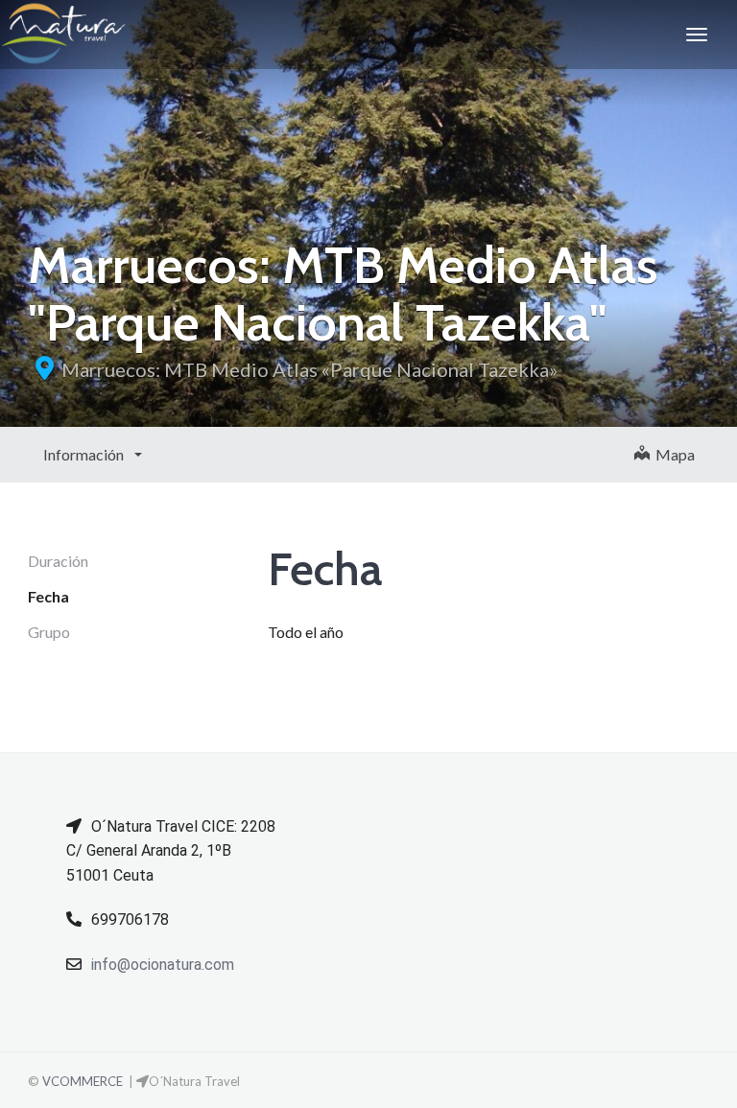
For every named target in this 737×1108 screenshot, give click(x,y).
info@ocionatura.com (162, 964)
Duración (58, 561)
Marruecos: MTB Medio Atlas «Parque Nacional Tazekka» (309, 369)
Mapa (672, 454)
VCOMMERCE (82, 1081)
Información (85, 454)
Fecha (48, 596)
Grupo (49, 632)
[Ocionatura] (64, 34)
